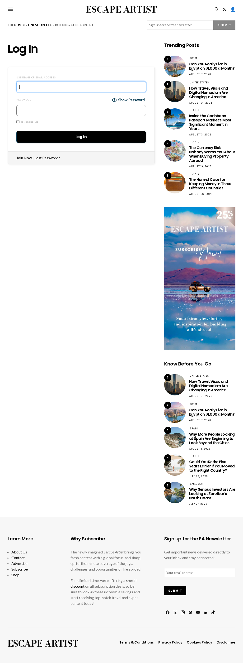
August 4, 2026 (199, 449)
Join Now (24, 157)
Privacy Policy (170, 642)
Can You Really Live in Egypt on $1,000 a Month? (211, 66)
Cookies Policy (199, 642)
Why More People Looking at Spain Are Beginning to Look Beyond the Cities (212, 439)
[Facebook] (167, 612)
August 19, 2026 (200, 166)
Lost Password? (47, 157)
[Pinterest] (190, 612)
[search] (217, 9)
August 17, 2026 (200, 74)
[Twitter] (175, 612)
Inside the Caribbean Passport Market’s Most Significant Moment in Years (210, 122)
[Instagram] (182, 612)
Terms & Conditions (136, 642)
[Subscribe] (199, 278)
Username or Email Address (36, 77)
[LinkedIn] (205, 612)
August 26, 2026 (201, 194)
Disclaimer (226, 642)
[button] (224, 9)
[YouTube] (198, 612)
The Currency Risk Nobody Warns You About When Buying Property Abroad (212, 154)
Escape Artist (121, 9)
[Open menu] (10, 9)
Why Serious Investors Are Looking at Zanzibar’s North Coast (212, 494)
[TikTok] (213, 612)
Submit (224, 25)
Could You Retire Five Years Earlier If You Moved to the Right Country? (211, 466)
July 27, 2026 (198, 504)
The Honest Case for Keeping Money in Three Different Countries (210, 184)
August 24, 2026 (200, 103)
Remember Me (28, 122)
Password (23, 100)
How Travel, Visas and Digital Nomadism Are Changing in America (208, 93)
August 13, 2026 (200, 134)
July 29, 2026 (198, 476)
